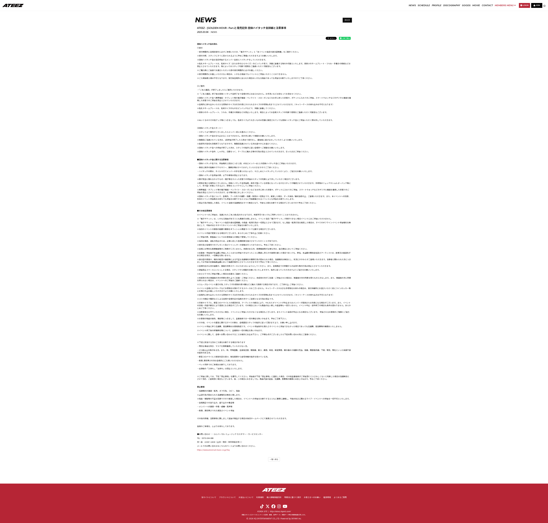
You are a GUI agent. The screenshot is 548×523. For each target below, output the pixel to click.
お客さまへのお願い (312, 497)
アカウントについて (227, 497)
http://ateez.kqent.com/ (280, 511)
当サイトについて (208, 497)
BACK (347, 20)
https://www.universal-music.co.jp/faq (213, 449)
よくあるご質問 (340, 497)
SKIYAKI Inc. (296, 518)
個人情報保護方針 (274, 497)
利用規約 (260, 497)
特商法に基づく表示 (292, 497)
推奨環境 (327, 497)
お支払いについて (246, 497)
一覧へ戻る (274, 459)
